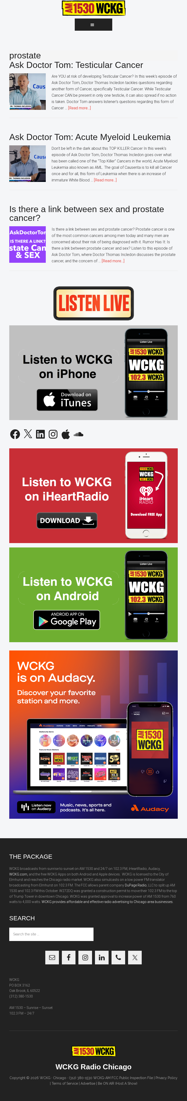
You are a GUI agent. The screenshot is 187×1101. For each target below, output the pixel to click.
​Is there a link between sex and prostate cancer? (86, 213)
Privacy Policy (167, 1078)
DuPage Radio (136, 885)
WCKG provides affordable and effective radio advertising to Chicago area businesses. (107, 902)
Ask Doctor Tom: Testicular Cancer (76, 65)
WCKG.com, (18, 874)
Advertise (88, 1083)
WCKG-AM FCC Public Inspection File (123, 1078)
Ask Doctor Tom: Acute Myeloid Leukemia (90, 137)
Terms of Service (65, 1083)
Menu (93, 25)
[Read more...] (79, 108)
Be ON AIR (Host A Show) (117, 1083)
